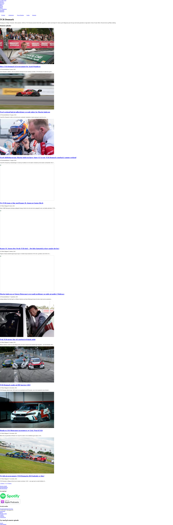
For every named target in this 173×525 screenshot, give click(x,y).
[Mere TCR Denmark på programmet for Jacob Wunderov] (27, 63)
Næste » (10, 483)
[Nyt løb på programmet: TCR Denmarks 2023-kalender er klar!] (27, 473)
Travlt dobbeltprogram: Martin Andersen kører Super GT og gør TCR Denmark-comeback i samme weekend (38, 157)
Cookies (2, 515)
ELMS (1, 6)
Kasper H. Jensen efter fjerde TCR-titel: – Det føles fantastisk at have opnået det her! (29, 248)
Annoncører (2, 511)
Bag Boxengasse (3, 488)
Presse (1, 512)
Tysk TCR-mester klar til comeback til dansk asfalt (17, 339)
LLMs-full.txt (3, 517)
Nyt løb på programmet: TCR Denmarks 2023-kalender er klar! (22, 476)
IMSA (1, 5)
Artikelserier (11, 15)
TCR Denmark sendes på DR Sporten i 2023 (15, 385)
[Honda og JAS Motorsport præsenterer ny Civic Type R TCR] (27, 427)
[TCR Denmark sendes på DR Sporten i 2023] (27, 382)
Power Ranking (20, 15)
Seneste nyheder (3, 486)
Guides (28, 15)
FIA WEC (2, 3)
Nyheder (3, 15)
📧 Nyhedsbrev (3, 9)
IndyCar (2, 4)
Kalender (34, 15)
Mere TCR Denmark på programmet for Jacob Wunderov (20, 66)
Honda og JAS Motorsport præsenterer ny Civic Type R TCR (21, 430)
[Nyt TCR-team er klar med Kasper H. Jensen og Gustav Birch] (27, 200)
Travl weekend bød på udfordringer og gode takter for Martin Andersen (25, 112)
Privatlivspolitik (3, 513)
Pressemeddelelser (4, 487)
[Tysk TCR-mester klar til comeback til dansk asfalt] (27, 336)
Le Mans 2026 (3, 0)
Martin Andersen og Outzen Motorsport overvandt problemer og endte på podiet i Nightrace (32, 294)
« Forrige (2, 483)
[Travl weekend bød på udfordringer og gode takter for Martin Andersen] (27, 109)
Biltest (1, 7)
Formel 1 (2, 1)
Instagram (2, 11)
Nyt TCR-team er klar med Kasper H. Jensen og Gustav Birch (21, 203)
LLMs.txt (2, 516)
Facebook (2, 10)
